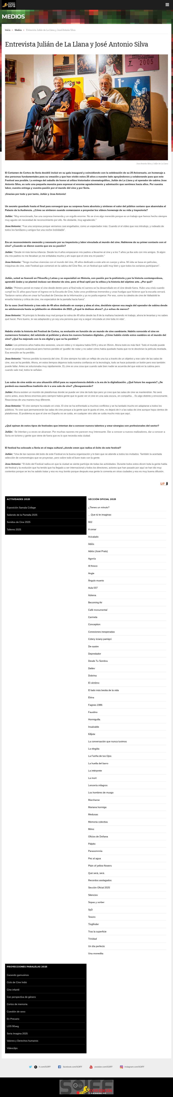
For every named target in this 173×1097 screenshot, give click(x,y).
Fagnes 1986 (95, 705)
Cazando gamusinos (18, 975)
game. (9, 5)
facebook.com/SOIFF (72, 1067)
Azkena (92, 595)
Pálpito (91, 843)
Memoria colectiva (98, 821)
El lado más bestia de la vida (103, 690)
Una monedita (95, 953)
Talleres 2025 (14, 529)
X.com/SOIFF (44, 1067)
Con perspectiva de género (21, 997)
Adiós (91, 544)
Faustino (92, 712)
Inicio (7, 30)
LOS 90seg (13, 1026)
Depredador (94, 653)
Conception (94, 624)
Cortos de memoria (17, 1004)
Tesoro (91, 917)
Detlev (92, 668)
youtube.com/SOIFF (103, 1067)
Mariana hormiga (97, 807)
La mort (92, 778)
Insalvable (93, 726)
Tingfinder (93, 924)
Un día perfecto (96, 946)
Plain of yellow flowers (100, 865)
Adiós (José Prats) (98, 551)
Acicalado (93, 536)
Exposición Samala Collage (21, 507)
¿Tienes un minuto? (98, 507)
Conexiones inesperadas (101, 631)
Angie (91, 573)
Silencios (93, 895)
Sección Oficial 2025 (99, 887)
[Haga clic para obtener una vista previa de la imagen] (86, 107)
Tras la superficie (97, 931)
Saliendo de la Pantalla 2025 (22, 514)
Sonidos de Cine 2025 (18, 522)
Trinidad (92, 938)
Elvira (91, 697)
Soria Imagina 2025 (17, 1033)
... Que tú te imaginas (99, 514)
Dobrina (92, 675)
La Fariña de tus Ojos (99, 756)
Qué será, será (96, 873)
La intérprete (95, 770)
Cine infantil (13, 989)
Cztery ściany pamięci (100, 639)
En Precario (13, 1018)
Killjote (91, 734)
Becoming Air (95, 602)
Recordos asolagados (100, 880)
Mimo (91, 829)
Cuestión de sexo (16, 1011)
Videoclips (12, 1048)
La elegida (93, 748)
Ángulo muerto (96, 580)
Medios (18, 30)
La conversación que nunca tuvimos (107, 741)
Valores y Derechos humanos (22, 1040)
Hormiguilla (94, 719)
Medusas (93, 814)
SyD (90, 909)
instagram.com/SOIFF (133, 1067)
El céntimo (93, 682)
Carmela (92, 617)
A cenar (92, 529)
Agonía (92, 558)
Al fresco (92, 566)
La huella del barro (98, 763)
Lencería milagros (97, 785)
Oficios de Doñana (98, 836)
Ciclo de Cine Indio (17, 982)
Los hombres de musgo (101, 792)
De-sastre (93, 646)
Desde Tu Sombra (98, 661)
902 (90, 522)
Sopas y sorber (96, 902)
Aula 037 (93, 587)
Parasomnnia (95, 851)
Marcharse (94, 800)
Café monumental (97, 609)
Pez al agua (94, 858)
